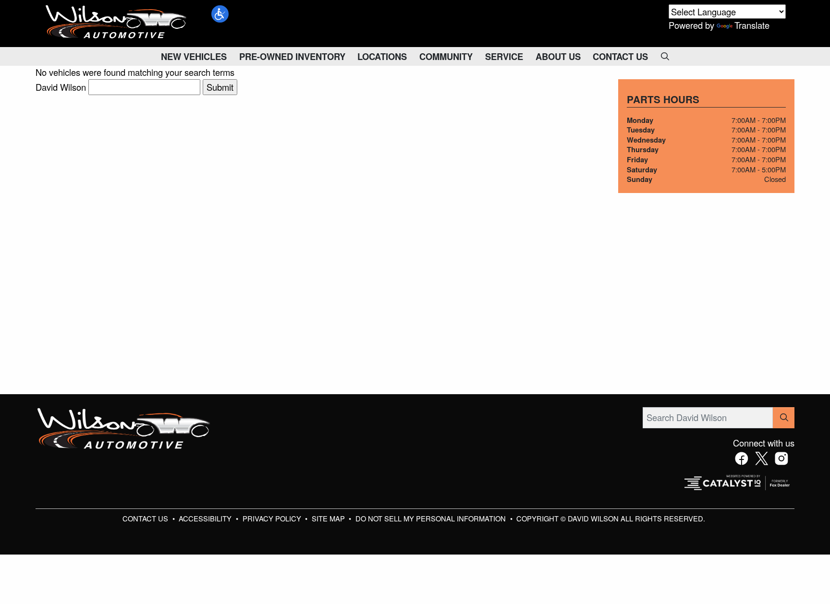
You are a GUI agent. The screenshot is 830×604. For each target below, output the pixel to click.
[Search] (783, 417)
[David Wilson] (116, 22)
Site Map (329, 518)
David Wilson (61, 87)
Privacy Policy (273, 518)
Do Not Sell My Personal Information (431, 518)
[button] (220, 14)
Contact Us (146, 518)
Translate (751, 25)
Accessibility (206, 518)
